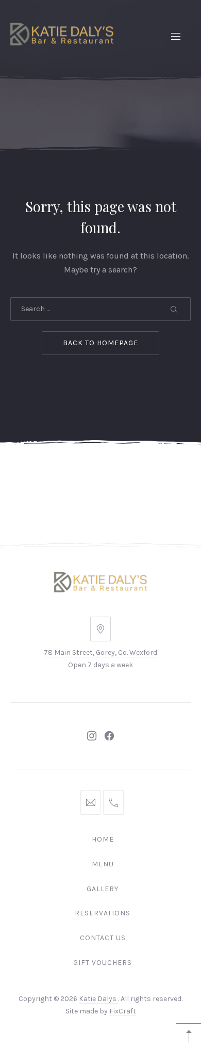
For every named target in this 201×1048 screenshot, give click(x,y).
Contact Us (103, 937)
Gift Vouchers (102, 962)
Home (103, 839)
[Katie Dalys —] (61, 34)
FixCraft (122, 1011)
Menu (103, 864)
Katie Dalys (98, 998)
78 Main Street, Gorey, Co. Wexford (100, 652)
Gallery (103, 888)
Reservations (102, 913)
